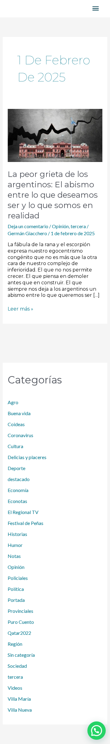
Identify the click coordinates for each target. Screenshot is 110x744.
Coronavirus (20, 435)
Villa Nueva (20, 710)
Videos (15, 688)
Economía (18, 490)
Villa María (19, 699)
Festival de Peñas (25, 523)
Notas (14, 556)
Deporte (16, 468)
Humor (15, 545)
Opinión (60, 226)
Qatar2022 (19, 633)
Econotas (17, 501)
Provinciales (20, 611)
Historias (17, 534)
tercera (78, 226)
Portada (16, 600)
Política (16, 589)
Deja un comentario (28, 226)
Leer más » (20, 309)
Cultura (15, 446)
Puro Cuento (21, 622)
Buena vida (19, 413)
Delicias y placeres (27, 457)
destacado (19, 479)
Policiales (18, 578)
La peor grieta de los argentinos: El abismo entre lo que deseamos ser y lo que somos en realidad (53, 194)
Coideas (16, 424)
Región (15, 644)
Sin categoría (21, 655)
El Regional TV (23, 512)
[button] (96, 730)
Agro (13, 402)
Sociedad (17, 666)
